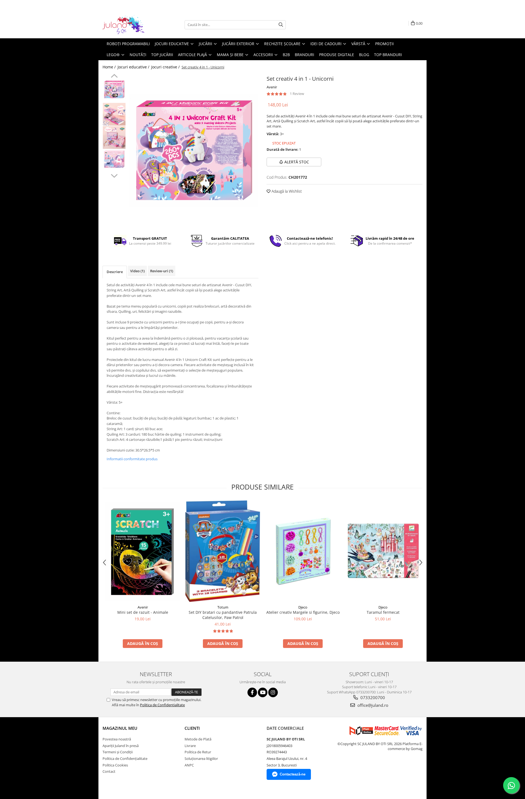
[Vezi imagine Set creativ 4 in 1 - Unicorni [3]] (114, 159)
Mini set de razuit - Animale (142, 612)
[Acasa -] (130, 24)
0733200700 (372, 697)
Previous (114, 76)
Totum (222, 607)
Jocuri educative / (134, 67)
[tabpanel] (193, 150)
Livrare (190, 745)
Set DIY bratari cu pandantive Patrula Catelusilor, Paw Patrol (223, 615)
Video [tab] (137, 270)
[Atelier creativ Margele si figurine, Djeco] (303, 551)
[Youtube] (262, 692)
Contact (109, 771)
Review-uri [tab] (161, 270)
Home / (110, 67)
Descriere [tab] (115, 271)
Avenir (272, 87)
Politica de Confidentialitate (162, 704)
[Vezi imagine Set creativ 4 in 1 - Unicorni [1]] (114, 114)
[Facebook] (252, 692)
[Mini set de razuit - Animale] (142, 551)
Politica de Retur (198, 751)
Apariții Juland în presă (121, 745)
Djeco (302, 607)
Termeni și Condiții (118, 751)
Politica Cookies (115, 765)
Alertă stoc (296, 161)
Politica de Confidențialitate (125, 758)
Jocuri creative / (166, 67)
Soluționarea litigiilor (201, 758)
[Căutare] (281, 24)
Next (114, 175)
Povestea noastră (117, 739)
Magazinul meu (120, 728)
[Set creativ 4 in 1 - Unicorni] (193, 150)
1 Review (297, 93)
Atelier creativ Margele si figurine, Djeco (303, 612)
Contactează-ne (292, 774)
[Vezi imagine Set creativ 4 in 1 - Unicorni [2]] (114, 137)
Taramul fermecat (383, 612)
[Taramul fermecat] (383, 551)
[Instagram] (273, 692)
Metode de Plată (198, 739)
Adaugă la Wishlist (286, 191)
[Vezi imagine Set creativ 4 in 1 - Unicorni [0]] (114, 89)
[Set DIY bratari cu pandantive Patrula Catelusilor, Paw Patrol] (222, 551)
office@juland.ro (372, 705)
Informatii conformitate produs (132, 458)
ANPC (189, 765)
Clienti (192, 728)
